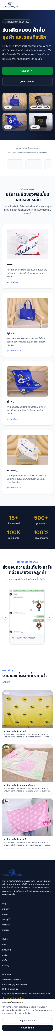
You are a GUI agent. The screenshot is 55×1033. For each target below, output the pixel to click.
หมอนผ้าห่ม (6, 949)
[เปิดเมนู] (50, 5)
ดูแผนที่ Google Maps (16, 998)
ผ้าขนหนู (5, 965)
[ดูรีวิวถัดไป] (50, 617)
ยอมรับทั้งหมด (27, 1027)
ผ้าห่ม (4, 960)
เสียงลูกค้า (6, 919)
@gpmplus (12, 989)
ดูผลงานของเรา (27, 81)
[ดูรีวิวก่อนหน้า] (5, 617)
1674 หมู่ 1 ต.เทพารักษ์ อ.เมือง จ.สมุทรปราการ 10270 (29, 993)
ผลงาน (5, 914)
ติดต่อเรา (6, 924)
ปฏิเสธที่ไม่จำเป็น (27, 1020)
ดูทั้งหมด (6, 682)
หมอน (4, 944)
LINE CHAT (27, 70)
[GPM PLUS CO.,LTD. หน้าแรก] (10, 5)
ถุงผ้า (4, 955)
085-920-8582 (13, 979)
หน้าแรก (5, 909)
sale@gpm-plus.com (17, 984)
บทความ (5, 930)
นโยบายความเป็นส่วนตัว (23, 1013)
